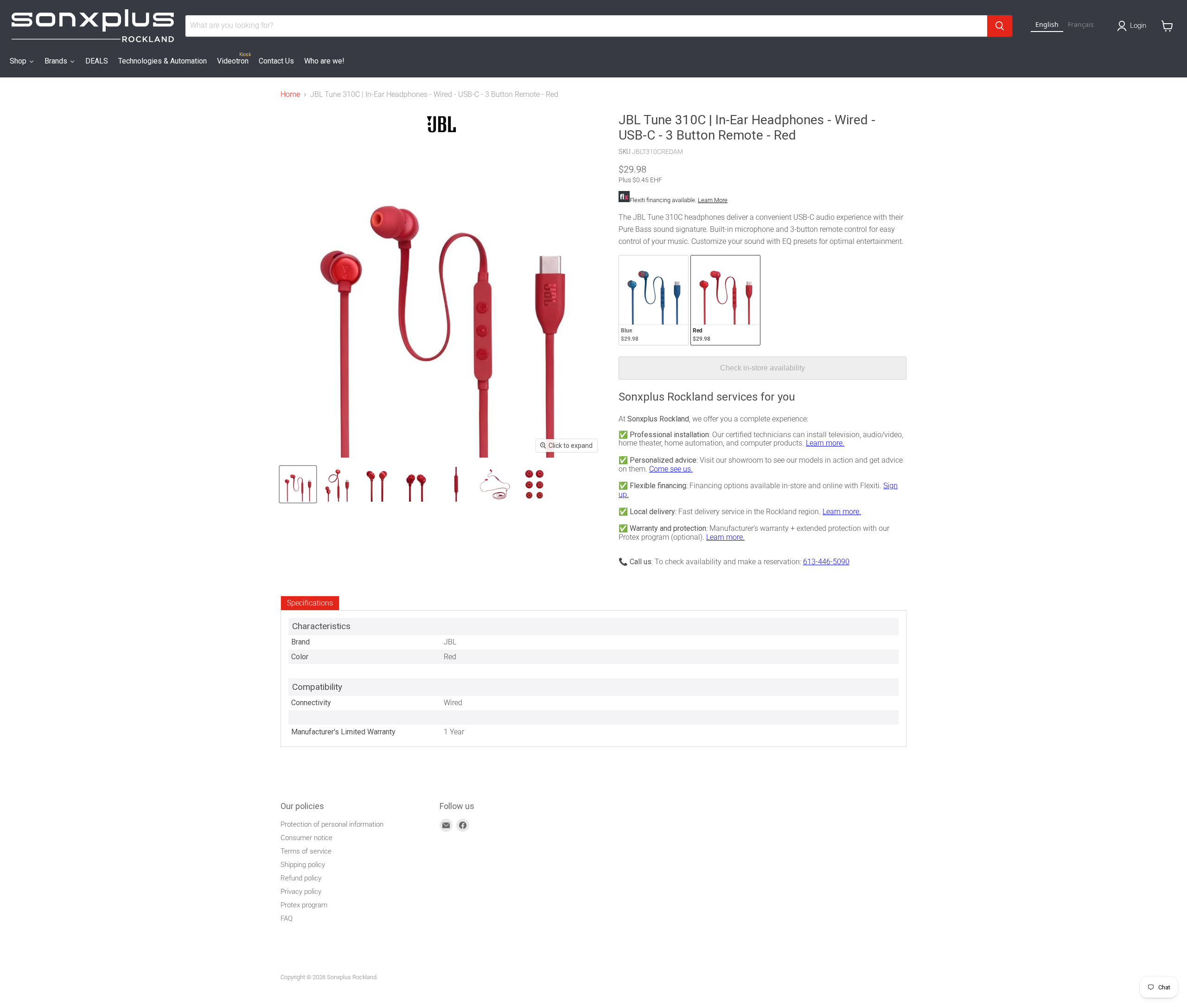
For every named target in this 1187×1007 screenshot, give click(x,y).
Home (290, 94)
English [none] (1047, 24)
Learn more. (825, 443)
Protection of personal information (332, 824)
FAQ (287, 918)
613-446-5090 (826, 561)
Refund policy (301, 878)
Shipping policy (303, 864)
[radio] (654, 300)
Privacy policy (301, 891)
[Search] (999, 26)
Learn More (713, 200)
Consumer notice (306, 838)
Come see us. (671, 469)
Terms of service (306, 851)
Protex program (304, 905)
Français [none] (1081, 24)
